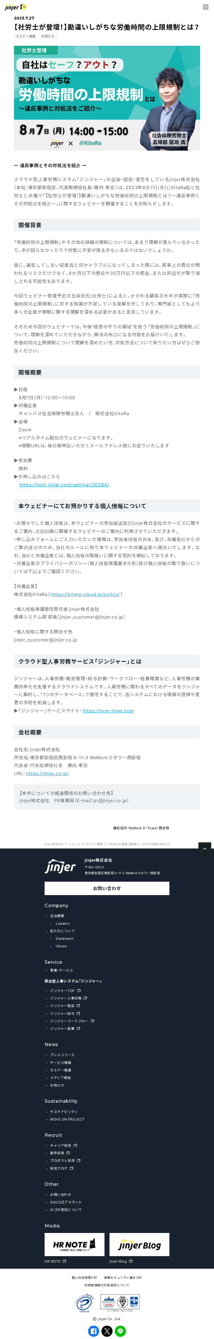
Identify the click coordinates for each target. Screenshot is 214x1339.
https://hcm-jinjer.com (108, 710)
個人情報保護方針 (84, 1277)
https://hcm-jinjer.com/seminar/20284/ (64, 484)
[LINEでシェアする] (120, 1331)
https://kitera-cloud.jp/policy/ (85, 594)
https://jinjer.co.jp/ (47, 773)
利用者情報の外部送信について (107, 1285)
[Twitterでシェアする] (107, 1331)
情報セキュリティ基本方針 (123, 1277)
